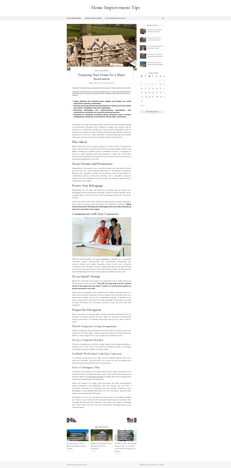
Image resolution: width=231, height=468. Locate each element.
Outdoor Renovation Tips (115, 18)
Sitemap (161, 464)
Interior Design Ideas (93, 18)
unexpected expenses (95, 377)
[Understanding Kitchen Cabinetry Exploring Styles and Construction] (71, 420)
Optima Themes (82, 464)
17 (142, 93)
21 (157, 93)
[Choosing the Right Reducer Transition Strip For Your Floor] (132, 420)
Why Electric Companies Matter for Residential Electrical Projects (154, 31)
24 (142, 97)
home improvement (102, 70)
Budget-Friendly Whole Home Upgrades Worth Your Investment (101, 446)
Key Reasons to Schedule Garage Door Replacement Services (155, 55)
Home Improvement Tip (107, 83)
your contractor (102, 259)
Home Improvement (74, 18)
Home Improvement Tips (115, 7)
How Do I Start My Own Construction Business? (154, 39)
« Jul (141, 105)
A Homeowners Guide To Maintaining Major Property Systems (77, 446)
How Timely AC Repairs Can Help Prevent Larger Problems (155, 47)
